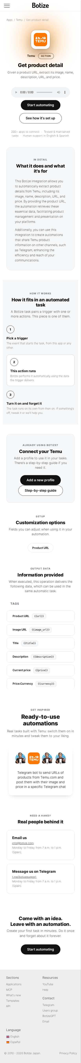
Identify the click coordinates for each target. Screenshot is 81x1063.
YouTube (47, 984)
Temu (19, 19)
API (8, 1006)
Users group (50, 1010)
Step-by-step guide (40, 490)
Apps (9, 19)
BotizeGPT (49, 1016)
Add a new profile (40, 480)
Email (45, 1021)
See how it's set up (40, 118)
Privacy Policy (68, 1053)
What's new (13, 995)
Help (45, 989)
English (14, 1036)
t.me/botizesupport (24, 876)
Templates (12, 1000)
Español (15, 1042)
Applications (13, 984)
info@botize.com (23, 843)
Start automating (40, 105)
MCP (9, 989)
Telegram (48, 1005)
